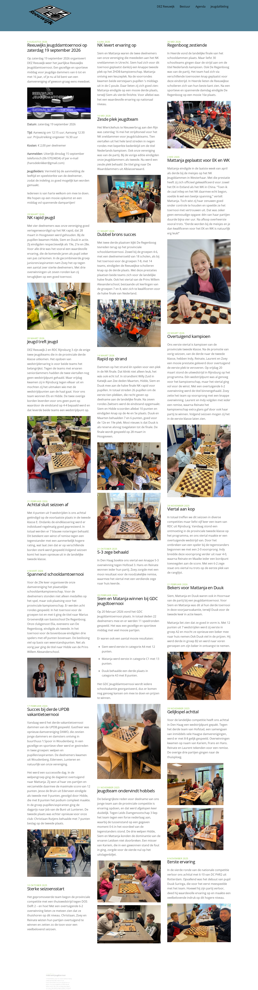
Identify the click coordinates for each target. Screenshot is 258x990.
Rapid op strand (112, 359)
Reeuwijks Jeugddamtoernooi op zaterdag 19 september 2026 (57, 47)
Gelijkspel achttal (183, 712)
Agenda (201, 6)
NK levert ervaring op (116, 45)
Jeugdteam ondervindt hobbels (126, 791)
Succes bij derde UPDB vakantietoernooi (48, 711)
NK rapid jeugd (41, 217)
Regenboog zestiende (187, 45)
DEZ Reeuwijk (165, 6)
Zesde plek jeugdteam (117, 119)
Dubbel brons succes (116, 234)
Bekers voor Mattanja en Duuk (195, 587)
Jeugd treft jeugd (42, 341)
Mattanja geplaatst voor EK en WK (198, 160)
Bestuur (185, 6)
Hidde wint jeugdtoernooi (51, 944)
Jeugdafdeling (220, 6)
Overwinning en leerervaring (193, 954)
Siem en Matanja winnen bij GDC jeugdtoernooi (127, 601)
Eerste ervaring (181, 862)
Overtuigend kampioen (188, 336)
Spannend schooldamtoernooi (55, 574)
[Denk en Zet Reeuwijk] (50, 21)
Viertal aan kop (181, 509)
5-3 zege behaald (112, 552)
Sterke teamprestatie (116, 955)
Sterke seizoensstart (45, 889)
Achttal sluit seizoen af (47, 504)
